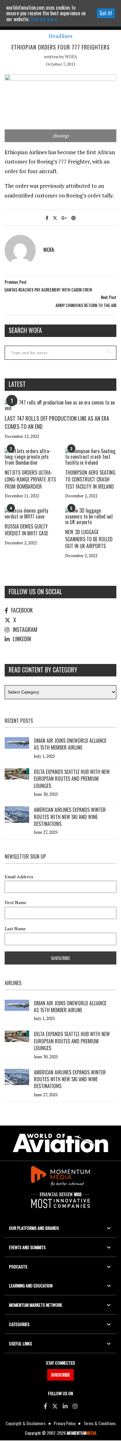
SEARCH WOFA (25, 330)
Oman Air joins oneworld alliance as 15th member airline (70, 744)
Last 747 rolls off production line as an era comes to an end (57, 422)
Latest (17, 384)
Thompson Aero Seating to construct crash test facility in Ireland (90, 479)
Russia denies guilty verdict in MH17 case (26, 530)
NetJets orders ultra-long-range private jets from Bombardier (30, 479)
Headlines (60, 36)
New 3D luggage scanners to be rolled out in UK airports (89, 539)
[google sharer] (64, 217)
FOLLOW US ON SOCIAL (35, 591)
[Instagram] (75, 1406)
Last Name (15, 928)
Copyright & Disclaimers (26, 1423)
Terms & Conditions (99, 1423)
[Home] (60, 1143)
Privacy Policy (64, 1423)
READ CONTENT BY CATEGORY (43, 669)
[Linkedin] (65, 1406)
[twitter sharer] (55, 217)
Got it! (106, 13)
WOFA (71, 56)
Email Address (19, 876)
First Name (15, 902)
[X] (55, 1406)
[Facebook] (45, 1406)
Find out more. (44, 19)
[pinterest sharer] (73, 217)
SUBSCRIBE (60, 1374)
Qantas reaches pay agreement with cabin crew (48, 289)
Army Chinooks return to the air (86, 305)
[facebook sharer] (47, 217)
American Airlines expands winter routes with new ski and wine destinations (70, 816)
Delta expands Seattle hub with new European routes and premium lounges (72, 778)
